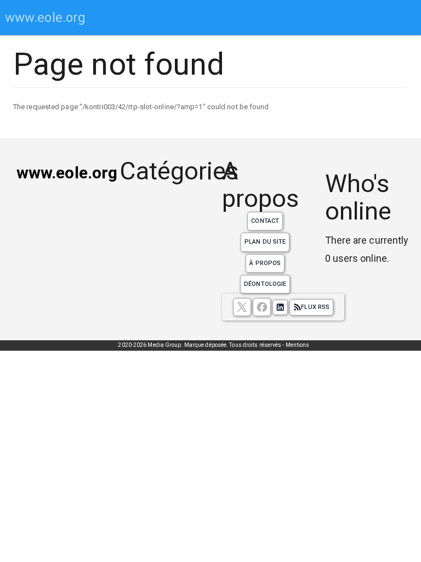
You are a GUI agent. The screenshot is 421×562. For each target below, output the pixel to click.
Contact (265, 220)
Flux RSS (315, 307)
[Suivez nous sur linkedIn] (280, 307)
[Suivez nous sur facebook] (262, 307)
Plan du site (265, 241)
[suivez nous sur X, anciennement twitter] (242, 307)
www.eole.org (45, 17)
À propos (265, 263)
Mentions (298, 345)
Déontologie (265, 284)
